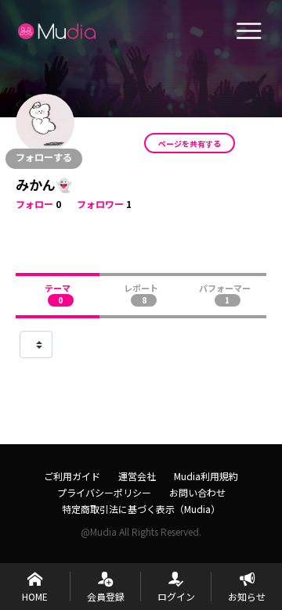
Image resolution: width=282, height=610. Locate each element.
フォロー (34, 203)
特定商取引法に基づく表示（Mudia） (141, 508)
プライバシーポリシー (104, 492)
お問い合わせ (197, 492)
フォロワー (100, 203)
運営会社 (137, 476)
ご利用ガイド (72, 476)
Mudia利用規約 (206, 476)
